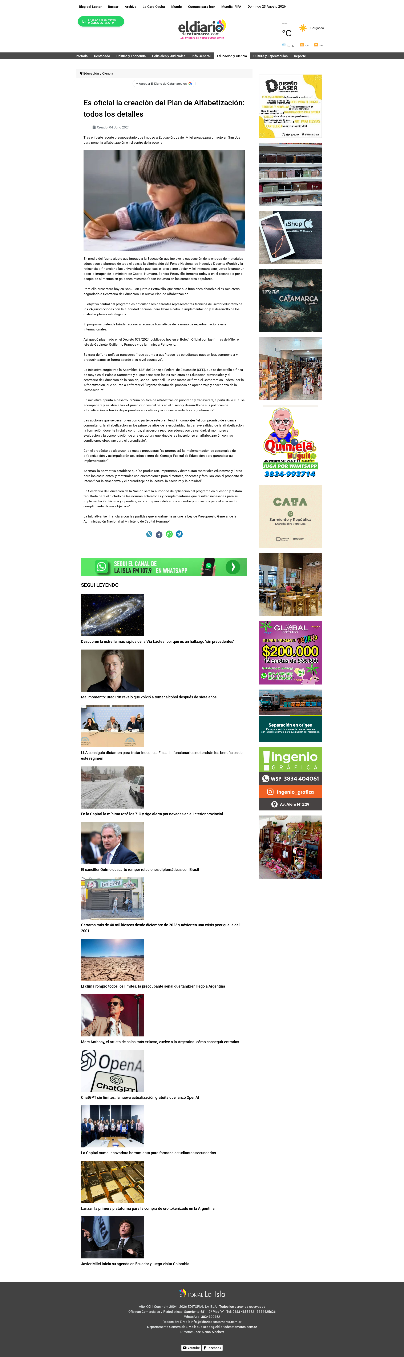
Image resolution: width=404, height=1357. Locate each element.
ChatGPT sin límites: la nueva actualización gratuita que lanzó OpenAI (140, 1097)
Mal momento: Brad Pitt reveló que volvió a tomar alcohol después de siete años (149, 697)
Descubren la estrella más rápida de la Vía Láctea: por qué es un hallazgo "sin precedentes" (157, 641)
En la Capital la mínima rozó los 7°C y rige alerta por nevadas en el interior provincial (152, 814)
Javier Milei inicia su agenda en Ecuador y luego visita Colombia (135, 1264)
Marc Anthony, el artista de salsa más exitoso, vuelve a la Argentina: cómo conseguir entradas (160, 1042)
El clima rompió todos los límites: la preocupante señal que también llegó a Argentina (153, 986)
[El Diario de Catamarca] (202, 29)
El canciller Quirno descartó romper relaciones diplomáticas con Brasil (140, 869)
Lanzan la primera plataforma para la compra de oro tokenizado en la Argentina (148, 1208)
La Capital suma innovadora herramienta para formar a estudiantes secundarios (148, 1153)
